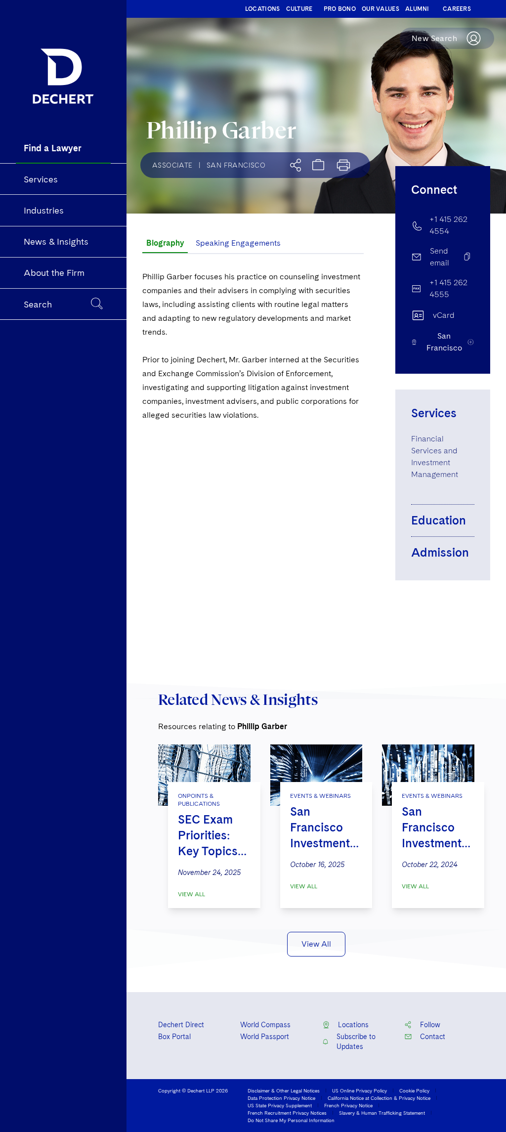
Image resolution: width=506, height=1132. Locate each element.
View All (191, 894)
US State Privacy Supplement (280, 1105)
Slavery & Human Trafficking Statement (382, 1113)
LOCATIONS (262, 8)
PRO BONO (340, 8)
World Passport (264, 1037)
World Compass (265, 1025)
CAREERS (457, 8)
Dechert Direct (181, 1025)
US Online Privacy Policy (359, 1090)
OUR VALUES (380, 8)
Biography (165, 243)
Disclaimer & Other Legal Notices (284, 1090)
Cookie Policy (414, 1090)
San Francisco (236, 165)
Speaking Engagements (238, 243)
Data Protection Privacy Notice (281, 1098)
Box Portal (174, 1037)
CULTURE (299, 8)
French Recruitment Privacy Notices (287, 1113)
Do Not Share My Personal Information (291, 1120)
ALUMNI (417, 8)
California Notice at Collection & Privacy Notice (379, 1098)
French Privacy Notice (348, 1105)
